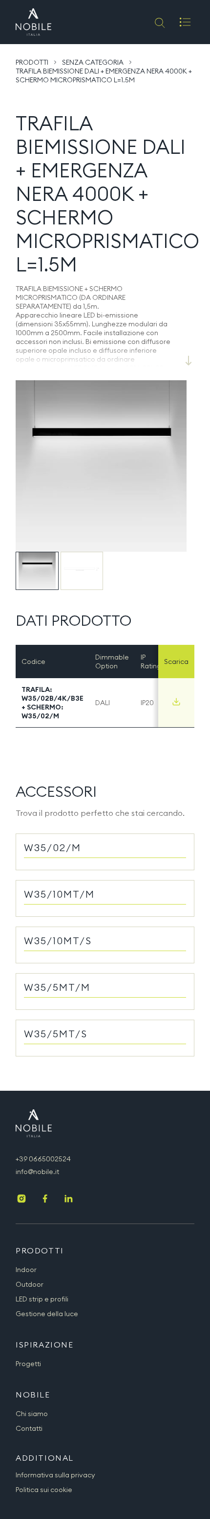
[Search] (159, 22)
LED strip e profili (42, 1299)
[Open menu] (185, 22)
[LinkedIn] (68, 1199)
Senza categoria (93, 62)
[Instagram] (21, 1199)
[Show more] (188, 361)
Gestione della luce (47, 1313)
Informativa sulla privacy (55, 1474)
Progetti (28, 1363)
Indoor (26, 1269)
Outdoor (29, 1284)
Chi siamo (32, 1413)
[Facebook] (45, 1199)
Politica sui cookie (44, 1489)
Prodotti (32, 62)
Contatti (29, 1428)
